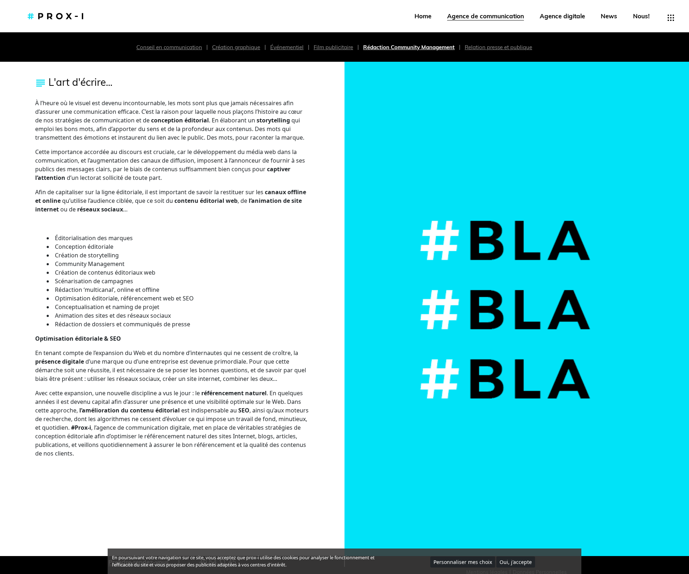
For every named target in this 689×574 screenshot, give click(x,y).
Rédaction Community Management (409, 47)
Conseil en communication (169, 47)
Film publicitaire (333, 47)
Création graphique (236, 47)
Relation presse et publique (498, 47)
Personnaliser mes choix (462, 562)
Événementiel (287, 47)
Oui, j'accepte (516, 562)
